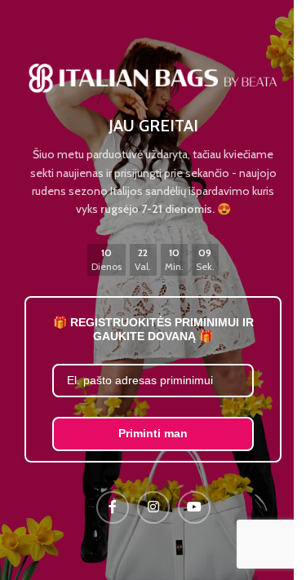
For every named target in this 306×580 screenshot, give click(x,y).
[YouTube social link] (194, 507)
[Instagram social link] (153, 507)
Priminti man (153, 433)
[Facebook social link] (112, 507)
